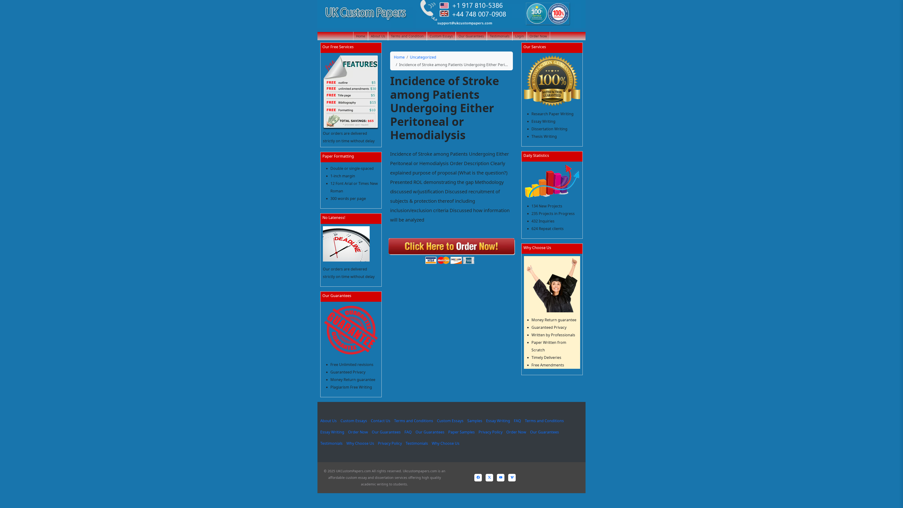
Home (360, 36)
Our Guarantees (471, 36)
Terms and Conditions (413, 420)
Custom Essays (441, 36)
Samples (474, 420)
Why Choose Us (360, 443)
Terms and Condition (407, 36)
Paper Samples (461, 432)
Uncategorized (423, 57)
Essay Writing (498, 420)
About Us (378, 36)
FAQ (517, 420)
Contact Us (380, 420)
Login (519, 36)
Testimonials (500, 36)
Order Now (538, 36)
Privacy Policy (491, 432)
